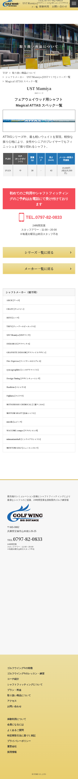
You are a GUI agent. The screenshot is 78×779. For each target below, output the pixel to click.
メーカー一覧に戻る (39, 268)
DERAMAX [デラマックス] (18, 343)
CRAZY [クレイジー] (15, 309)
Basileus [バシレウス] (16, 387)
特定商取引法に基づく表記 (21, 735)
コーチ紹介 (13, 679)
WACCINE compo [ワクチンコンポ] (22, 430)
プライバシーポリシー (19, 741)
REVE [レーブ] (13, 317)
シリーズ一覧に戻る (39, 252)
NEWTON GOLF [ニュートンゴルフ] (22, 447)
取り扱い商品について (19, 695)
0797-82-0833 (44, 217)
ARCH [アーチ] (13, 300)
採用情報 (12, 752)
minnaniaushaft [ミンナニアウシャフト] (24, 439)
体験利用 (44, 6)
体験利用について (16, 719)
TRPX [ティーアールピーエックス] (21, 326)
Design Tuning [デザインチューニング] (23, 378)
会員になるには (15, 724)
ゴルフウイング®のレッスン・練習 (25, 673)
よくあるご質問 (15, 730)
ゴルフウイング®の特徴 (20, 668)
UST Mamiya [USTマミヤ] (18, 335)
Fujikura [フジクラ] (15, 395)
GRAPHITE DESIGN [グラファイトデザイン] (26, 352)
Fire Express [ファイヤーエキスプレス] (24, 361)
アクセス (12, 700)
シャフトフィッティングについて (25, 684)
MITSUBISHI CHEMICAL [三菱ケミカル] (25, 404)
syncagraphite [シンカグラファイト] (22, 369)
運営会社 (12, 746)
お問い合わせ (59, 6)
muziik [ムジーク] (14, 421)
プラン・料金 (14, 690)
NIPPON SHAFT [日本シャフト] (21, 413)
